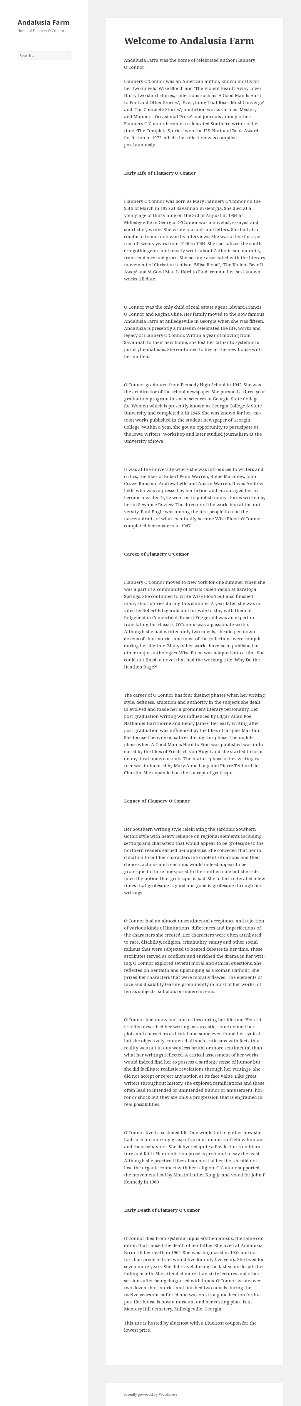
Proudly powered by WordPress (151, 1394)
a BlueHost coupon (221, 1323)
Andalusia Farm (43, 22)
